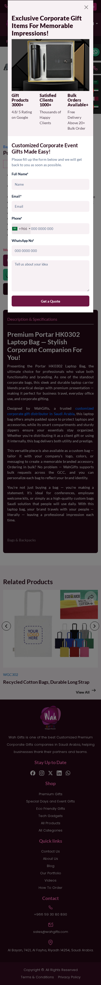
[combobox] (21, 228)
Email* (16, 196)
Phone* (17, 218)
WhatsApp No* (23, 241)
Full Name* (20, 174)
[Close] (86, 7)
